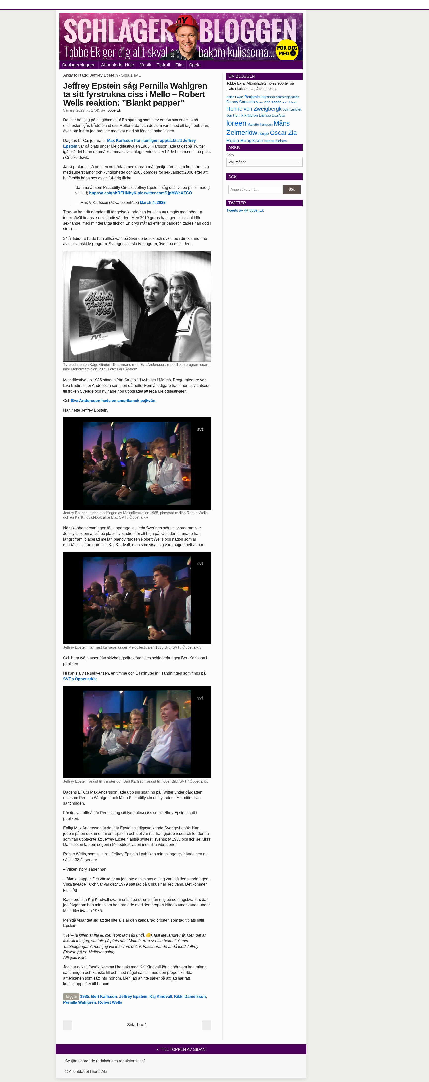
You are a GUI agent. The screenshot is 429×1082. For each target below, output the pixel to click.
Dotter (259, 102)
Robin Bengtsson (244, 140)
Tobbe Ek (113, 110)
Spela (195, 64)
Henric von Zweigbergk (254, 109)
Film (179, 64)
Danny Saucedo (240, 102)
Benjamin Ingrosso (260, 97)
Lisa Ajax (278, 115)
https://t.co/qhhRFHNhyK (113, 193)
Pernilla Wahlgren (79, 1002)
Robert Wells (110, 1002)
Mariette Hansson (260, 124)
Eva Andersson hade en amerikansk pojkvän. (113, 401)
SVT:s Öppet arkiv (80, 679)
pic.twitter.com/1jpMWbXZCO (165, 193)
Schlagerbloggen (79, 64)
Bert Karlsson (104, 996)
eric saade (272, 102)
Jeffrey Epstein (133, 996)
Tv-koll (163, 64)
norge (263, 133)
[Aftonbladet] (78, 5)
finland (292, 102)
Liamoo (265, 115)
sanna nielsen (275, 141)
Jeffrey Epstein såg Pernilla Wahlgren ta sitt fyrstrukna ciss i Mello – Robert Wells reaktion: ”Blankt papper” (135, 94)
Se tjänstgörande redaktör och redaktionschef (105, 1061)
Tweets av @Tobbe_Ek (245, 210)
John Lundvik (292, 109)
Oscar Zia (283, 132)
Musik (145, 64)
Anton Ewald (235, 97)
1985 (84, 996)
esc (285, 102)
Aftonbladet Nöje (117, 64)
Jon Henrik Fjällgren (242, 115)
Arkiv (230, 155)
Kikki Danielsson (190, 996)
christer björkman (287, 97)
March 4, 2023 (153, 202)
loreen (236, 123)
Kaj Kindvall (160, 996)
